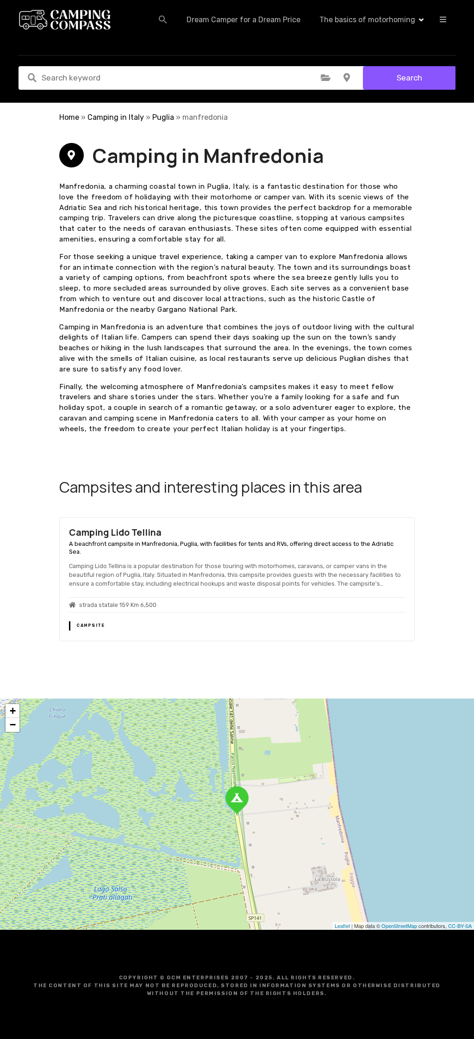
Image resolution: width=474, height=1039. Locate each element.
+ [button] (13, 711)
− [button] (13, 724)
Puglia (163, 117)
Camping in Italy (115, 117)
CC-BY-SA (460, 925)
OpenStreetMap (399, 925)
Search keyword (32, 77)
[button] (163, 19)
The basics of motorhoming (367, 19)
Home (69, 117)
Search (409, 77)
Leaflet (342, 925)
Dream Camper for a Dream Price (243, 19)
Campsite (90, 625)
